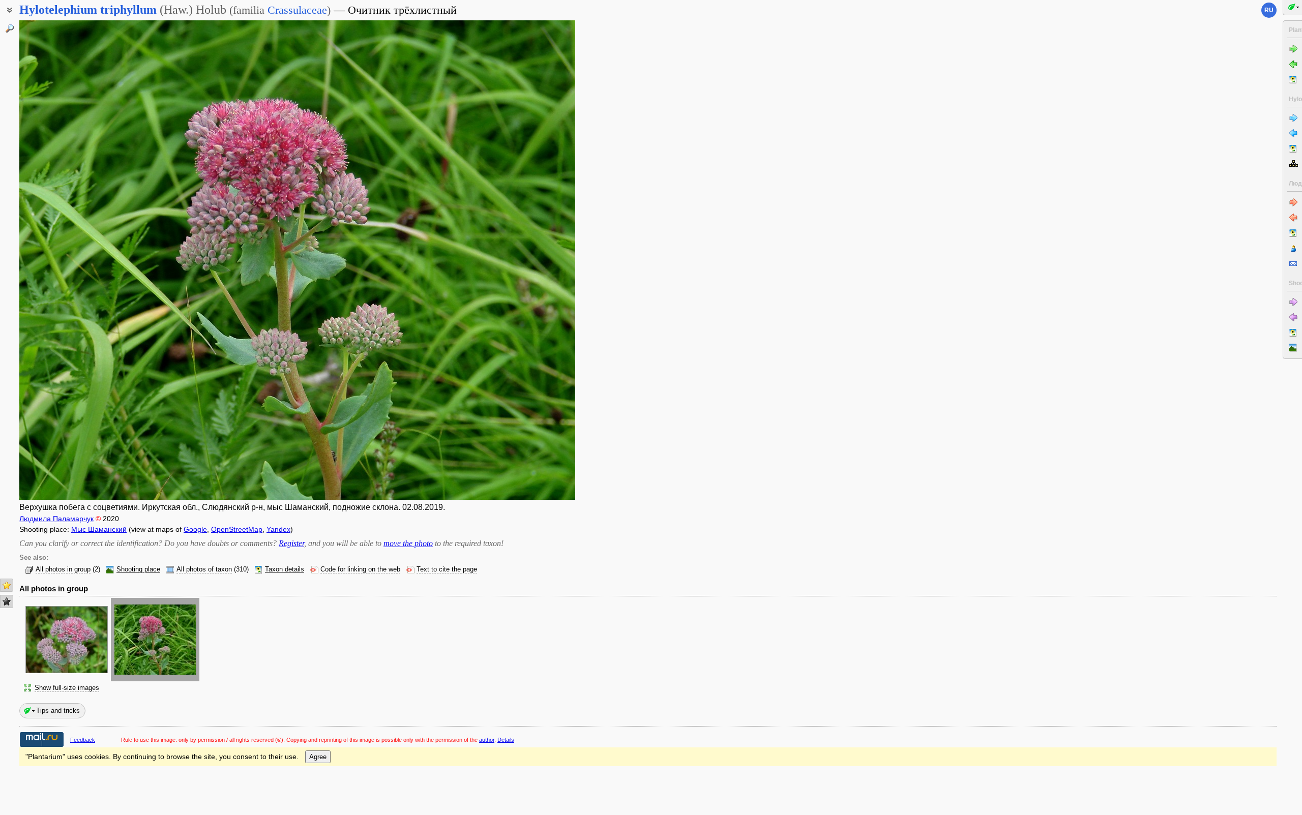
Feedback (82, 740)
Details (505, 740)
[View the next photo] (517, 260)
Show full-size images (67, 687)
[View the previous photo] (77, 260)
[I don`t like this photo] (6, 601)
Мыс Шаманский (99, 529)
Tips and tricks (58, 710)
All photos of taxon (204, 569)
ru (1269, 10)
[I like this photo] (6, 585)
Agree (318, 757)
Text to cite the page (447, 569)
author (486, 740)
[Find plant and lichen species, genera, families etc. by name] (9, 28)
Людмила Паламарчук (56, 519)
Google (195, 529)
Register (291, 543)
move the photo (408, 543)
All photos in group (63, 569)
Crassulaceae (297, 10)
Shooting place (138, 569)
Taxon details (284, 569)
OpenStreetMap (236, 529)
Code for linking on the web (360, 569)
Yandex (278, 529)
